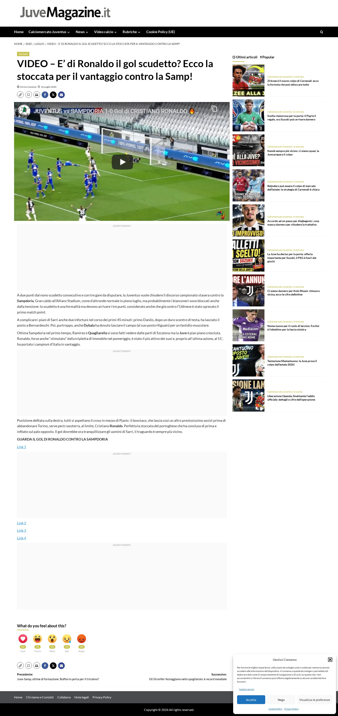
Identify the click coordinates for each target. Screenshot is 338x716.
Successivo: (188, 677)
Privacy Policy (291, 708)
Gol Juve (23, 53)
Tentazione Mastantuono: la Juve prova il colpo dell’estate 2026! (292, 362)
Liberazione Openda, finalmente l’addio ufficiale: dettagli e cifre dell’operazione (291, 397)
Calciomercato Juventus (47, 32)
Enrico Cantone (28, 86)
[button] (330, 660)
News (80, 32)
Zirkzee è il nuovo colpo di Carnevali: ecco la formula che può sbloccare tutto (293, 82)
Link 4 (21, 538)
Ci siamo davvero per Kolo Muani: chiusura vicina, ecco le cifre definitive (293, 292)
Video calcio (103, 32)
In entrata (298, 76)
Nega (281, 700)
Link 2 (21, 523)
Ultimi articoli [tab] (246, 57)
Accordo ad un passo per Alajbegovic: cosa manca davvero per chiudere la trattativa (293, 222)
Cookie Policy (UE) (160, 32)
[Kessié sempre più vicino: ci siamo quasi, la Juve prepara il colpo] (249, 150)
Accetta (251, 700)
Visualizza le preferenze (314, 700)
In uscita (297, 391)
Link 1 (21, 447)
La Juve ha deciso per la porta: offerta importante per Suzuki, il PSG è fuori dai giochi (291, 258)
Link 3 (21, 530)
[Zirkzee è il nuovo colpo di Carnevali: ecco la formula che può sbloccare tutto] (249, 80)
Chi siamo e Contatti (40, 697)
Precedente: (58, 677)
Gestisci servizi (246, 689)
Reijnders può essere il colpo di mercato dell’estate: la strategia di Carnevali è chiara (293, 187)
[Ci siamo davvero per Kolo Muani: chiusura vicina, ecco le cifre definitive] (249, 290)
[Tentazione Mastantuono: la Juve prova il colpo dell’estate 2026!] (249, 360)
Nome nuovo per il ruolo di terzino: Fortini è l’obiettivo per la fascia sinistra (293, 327)
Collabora (64, 697)
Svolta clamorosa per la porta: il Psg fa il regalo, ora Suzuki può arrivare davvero (291, 117)
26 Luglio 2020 (48, 86)
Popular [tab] (268, 57)
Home (19, 32)
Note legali (81, 697)
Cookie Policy (275, 708)
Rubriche (130, 32)
